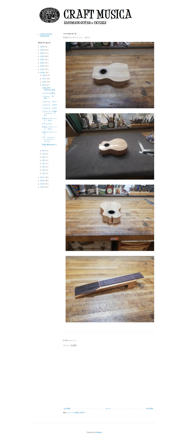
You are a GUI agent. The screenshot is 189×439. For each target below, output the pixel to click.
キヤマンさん (47, 124)
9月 (43, 85)
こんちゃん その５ (49, 108)
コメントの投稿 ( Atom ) (76, 413)
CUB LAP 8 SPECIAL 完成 (48, 89)
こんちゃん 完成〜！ (48, 97)
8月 (43, 151)
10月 (44, 82)
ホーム (108, 409)
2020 (42, 66)
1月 (43, 173)
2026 (42, 47)
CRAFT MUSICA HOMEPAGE (46, 35)
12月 (44, 75)
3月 (43, 167)
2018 (42, 73)
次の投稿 (67, 409)
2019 (42, 69)
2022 (42, 60)
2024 (42, 53)
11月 (44, 79)
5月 (43, 160)
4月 (43, 164)
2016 (42, 181)
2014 (42, 187)
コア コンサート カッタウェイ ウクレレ (49, 139)
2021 (42, 63)
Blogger (99, 432)
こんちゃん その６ (49, 105)
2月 (43, 170)
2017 (42, 177)
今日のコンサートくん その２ (49, 128)
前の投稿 (149, 409)
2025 (42, 50)
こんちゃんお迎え (48, 93)
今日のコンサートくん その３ (49, 119)
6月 (43, 157)
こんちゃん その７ (49, 102)
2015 (42, 184)
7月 (43, 154)
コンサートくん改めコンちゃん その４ (49, 113)
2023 (42, 56)
